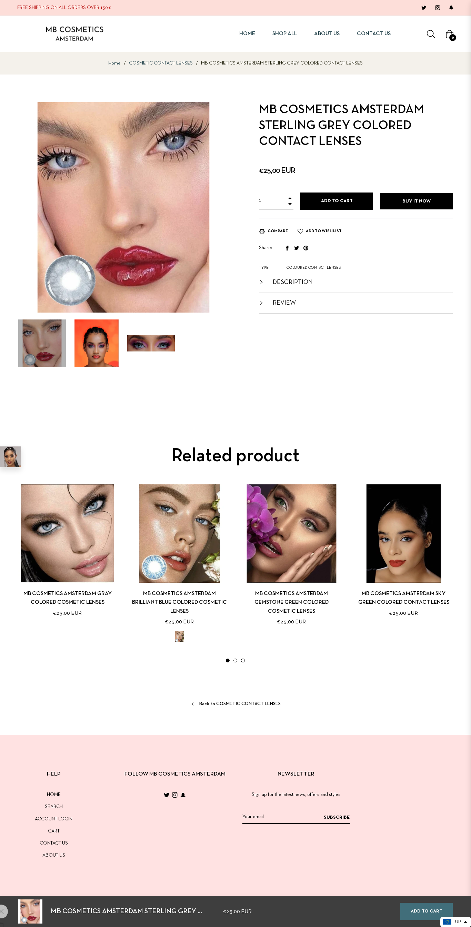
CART (54, 831)
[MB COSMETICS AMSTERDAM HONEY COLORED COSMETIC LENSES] (10, 456)
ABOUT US (53, 855)
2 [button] (235, 660)
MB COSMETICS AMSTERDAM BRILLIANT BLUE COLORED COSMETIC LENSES (179, 602)
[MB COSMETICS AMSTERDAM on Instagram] (437, 8)
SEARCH (54, 807)
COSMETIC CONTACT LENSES (161, 63)
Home (114, 63)
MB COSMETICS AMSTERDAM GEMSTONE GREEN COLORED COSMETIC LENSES (291, 602)
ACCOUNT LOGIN (53, 819)
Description (292, 282)
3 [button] (243, 660)
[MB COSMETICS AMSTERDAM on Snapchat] (451, 8)
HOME (54, 794)
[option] (67, 561)
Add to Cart (426, 911)
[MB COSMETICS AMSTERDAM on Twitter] (423, 8)
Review (283, 303)
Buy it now (416, 201)
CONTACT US (54, 843)
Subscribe (337, 817)
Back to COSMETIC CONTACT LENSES (239, 704)
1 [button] (228, 660)
